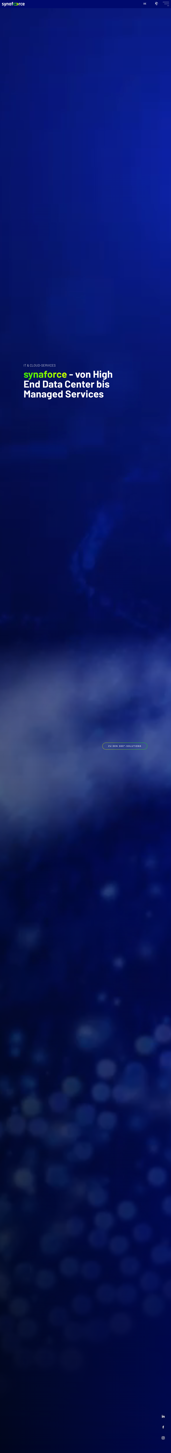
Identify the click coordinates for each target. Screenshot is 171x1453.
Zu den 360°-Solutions (124, 746)
